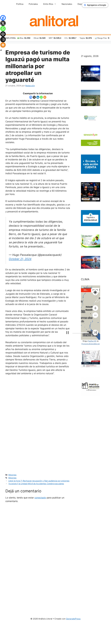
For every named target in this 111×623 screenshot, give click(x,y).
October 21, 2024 (20, 259)
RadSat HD (92, 341)
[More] (44, 97)
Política (19, 4)
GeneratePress (73, 618)
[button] (95, 308)
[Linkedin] (37, 97)
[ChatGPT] (3, 34)
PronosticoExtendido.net (90, 344)
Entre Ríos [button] (48, 4)
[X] (34, 97)
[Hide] (1, 50)
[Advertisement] (37, 424)
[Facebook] (30, 97)
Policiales (33, 4)
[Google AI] (3, 39)
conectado (40, 497)
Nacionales (67, 4)
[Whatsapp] (41, 97)
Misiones (12, 475)
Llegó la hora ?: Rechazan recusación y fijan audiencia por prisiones (38, 481)
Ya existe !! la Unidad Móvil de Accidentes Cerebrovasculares (36, 483)
